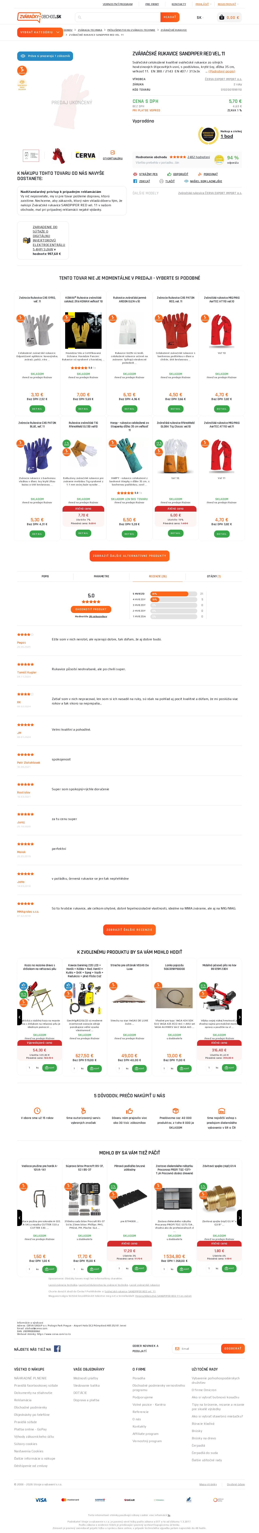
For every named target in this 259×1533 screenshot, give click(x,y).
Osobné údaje (236, 1484)
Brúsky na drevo (204, 1438)
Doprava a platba (86, 1400)
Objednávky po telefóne (32, 1415)
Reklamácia (22, 1400)
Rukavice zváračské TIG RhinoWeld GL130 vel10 (83, 425)
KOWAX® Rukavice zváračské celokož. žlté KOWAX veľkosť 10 (83, 300)
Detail (37, 409)
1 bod (227, 136)
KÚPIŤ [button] (51, 1068)
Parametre (101, 576)
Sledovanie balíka (86, 1385)
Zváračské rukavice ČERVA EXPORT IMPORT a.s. (210, 193)
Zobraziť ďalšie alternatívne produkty (129, 556)
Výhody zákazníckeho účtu (34, 1437)
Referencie (141, 1412)
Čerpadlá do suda (205, 1453)
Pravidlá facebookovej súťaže (36, 1385)
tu (169, 1515)
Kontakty (179, 4)
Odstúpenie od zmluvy (31, 1466)
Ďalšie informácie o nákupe (34, 1458)
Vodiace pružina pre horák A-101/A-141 (40, 1168)
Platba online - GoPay (30, 1429)
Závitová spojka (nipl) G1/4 (219, 1166)
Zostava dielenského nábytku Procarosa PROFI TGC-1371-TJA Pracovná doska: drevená (174, 1170)
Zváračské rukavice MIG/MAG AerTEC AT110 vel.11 (222, 425)
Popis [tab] (45, 576)
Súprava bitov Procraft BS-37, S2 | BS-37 (85, 1168)
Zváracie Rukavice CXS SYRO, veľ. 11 (37, 300)
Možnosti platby (85, 1378)
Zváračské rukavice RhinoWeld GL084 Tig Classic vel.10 (176, 425)
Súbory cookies (25, 1444)
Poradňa (139, 1378)
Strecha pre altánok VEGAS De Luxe (129, 967)
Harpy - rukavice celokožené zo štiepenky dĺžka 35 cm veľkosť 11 (129, 426)
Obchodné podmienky (30, 1407)
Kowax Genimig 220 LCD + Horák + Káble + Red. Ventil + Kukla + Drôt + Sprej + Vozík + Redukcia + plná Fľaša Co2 (84, 970)
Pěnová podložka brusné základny (129, 1168)
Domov (68, 30)
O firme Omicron (204, 1390)
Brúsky (197, 1431)
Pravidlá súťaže (25, 1422)
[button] (49, 1067)
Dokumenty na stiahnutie (33, 1393)
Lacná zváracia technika (63, 1285)
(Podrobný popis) (221, 71)
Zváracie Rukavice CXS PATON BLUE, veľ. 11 (37, 425)
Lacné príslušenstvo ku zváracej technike (103, 1285)
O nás (137, 1419)
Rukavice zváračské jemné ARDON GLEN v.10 (129, 300)
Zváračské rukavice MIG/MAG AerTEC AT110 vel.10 (222, 300)
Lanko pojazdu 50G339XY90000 (174, 967)
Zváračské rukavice (174, 30)
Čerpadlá (198, 1445)
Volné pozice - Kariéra (149, 1404)
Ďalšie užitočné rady (207, 1460)
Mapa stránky (208, 1484)
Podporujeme (143, 1397)
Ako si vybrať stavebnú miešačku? (217, 1416)
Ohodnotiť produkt (91, 609)
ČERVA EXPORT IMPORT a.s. (223, 79)
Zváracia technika (90, 30)
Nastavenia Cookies (29, 1451)
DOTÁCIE (80, 1393)
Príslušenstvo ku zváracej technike (131, 30)
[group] (39, 1017)
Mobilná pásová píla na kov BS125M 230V (219, 967)
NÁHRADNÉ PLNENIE (30, 1378)
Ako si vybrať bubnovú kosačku (215, 1397)
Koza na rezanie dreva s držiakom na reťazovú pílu (39, 967)
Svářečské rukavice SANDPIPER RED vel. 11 (130, 1291)
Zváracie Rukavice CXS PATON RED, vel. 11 (175, 300)
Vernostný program (118, 4)
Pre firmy (152, 4)
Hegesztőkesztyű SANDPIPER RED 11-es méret (163, 1296)
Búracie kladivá (203, 1424)
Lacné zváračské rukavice (145, 1285)
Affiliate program (145, 1434)
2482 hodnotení (199, 157)
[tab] (158, 576)
